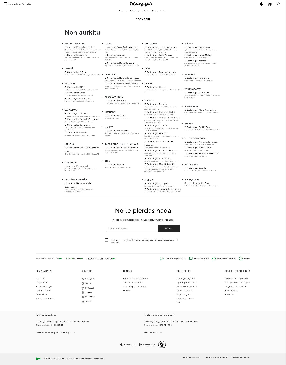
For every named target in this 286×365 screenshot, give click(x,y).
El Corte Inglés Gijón (74, 87)
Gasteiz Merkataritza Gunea (197, 183)
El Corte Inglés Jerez (114, 55)
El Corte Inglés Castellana (156, 125)
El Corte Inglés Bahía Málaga (198, 55)
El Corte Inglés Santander (77, 166)
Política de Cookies (241, 357)
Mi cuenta (40, 278)
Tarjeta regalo (183, 294)
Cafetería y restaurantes (134, 286)
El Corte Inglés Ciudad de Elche (80, 47)
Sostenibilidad (231, 290)
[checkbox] (107, 240)
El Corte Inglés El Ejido (75, 72)
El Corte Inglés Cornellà (76, 132)
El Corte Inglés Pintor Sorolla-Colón (201, 153)
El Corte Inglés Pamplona (196, 78)
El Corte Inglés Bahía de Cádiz (119, 63)
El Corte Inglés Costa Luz (117, 130)
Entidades (229, 294)
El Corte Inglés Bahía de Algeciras (121, 47)
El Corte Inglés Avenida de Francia (200, 142)
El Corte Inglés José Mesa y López (160, 47)
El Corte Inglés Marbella (196, 61)
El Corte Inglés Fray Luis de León (160, 72)
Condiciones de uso (191, 357)
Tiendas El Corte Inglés (19, 4)
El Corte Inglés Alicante (76, 55)
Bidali (169, 228)
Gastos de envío (43, 290)
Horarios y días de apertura (136, 278)
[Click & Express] (49, 258)
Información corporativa (236, 278)
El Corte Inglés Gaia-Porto (196, 93)
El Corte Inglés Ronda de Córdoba (121, 83)
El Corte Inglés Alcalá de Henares (160, 150)
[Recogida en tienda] (101, 258)
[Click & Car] (74, 258)
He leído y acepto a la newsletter (145, 241)
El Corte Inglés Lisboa (154, 87)
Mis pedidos (41, 282)
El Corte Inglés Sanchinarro (157, 158)
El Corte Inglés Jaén (114, 164)
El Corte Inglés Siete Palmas (158, 55)
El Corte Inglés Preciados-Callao (159, 112)
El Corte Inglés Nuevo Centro (198, 147)
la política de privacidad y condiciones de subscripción (151, 240)
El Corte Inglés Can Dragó (77, 125)
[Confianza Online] (162, 344)
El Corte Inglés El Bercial (156, 133)
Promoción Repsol (186, 298)
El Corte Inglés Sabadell (76, 113)
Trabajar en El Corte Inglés (237, 282)
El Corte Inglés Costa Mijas (197, 47)
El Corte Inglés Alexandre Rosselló (121, 147)
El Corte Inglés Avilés (75, 93)
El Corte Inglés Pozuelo (155, 104)
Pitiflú (179, 302)
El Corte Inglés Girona (115, 100)
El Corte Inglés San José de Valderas (161, 118)
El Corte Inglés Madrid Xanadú (159, 164)
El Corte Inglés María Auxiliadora (200, 110)
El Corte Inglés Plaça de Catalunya (81, 119)
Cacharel (143, 19)
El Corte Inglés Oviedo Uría (78, 98)
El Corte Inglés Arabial (115, 115)
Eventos (126, 290)
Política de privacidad (216, 357)
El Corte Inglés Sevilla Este (197, 127)
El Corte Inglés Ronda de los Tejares (122, 78)
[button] (5, 4)
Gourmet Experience (133, 282)
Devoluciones (42, 294)
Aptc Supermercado (186, 282)
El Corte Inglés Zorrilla (195, 168)
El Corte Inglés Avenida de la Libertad (162, 189)
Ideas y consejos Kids (187, 286)
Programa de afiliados (235, 286)
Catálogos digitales (186, 278)
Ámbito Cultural (184, 290)
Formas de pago (44, 286)
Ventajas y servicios (45, 298)
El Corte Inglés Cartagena (156, 183)
